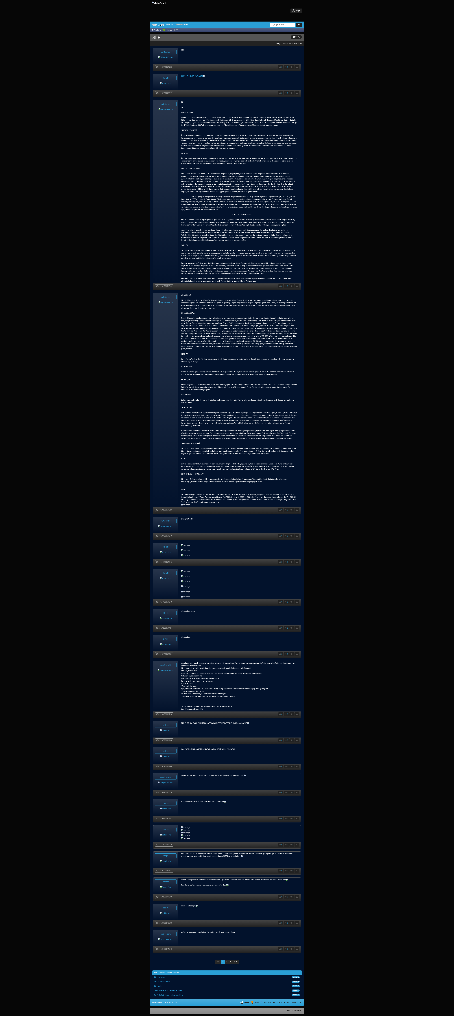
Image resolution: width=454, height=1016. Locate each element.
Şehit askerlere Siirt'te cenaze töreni (168, 990)
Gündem (267, 1003)
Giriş (297, 11)
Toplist (256, 1003)
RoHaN (165, 78)
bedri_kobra (166, 934)
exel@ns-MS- (165, 665)
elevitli (165, 639)
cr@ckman (165, 104)
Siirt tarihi (158, 986)
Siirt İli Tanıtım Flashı (162, 982)
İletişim (295, 1003)
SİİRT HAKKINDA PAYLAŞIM (192, 76)
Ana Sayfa (157, 30)
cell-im (165, 725)
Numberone (165, 521)
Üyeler (246, 1003)
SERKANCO (165, 52)
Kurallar (287, 1003)
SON (235, 962)
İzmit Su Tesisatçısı (293, 1011)
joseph (165, 856)
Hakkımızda (277, 1003)
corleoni (165, 613)
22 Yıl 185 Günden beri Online (177, 25)
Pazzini (165, 882)
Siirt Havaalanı (159, 977)
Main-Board (158, 24)
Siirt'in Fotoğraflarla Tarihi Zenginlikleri (168, 995)
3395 (297, 37)
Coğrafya (168, 30)
